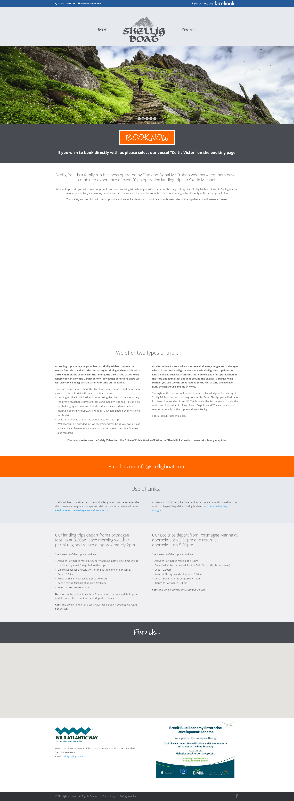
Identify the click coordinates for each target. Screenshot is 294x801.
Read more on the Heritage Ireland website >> (81, 510)
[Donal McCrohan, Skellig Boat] (147, 309)
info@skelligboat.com (75, 756)
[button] (156, 668)
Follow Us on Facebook (213, 3)
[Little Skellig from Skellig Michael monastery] (245, 309)
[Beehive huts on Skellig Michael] (49, 243)
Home (102, 30)
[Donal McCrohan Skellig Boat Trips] (147, 243)
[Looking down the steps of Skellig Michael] (245, 243)
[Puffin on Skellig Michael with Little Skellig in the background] (49, 309)
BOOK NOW (147, 137)
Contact (189, 30)
